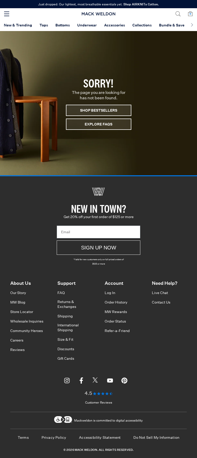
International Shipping (68, 327)
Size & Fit (65, 339)
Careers (16, 340)
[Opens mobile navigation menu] (6, 13)
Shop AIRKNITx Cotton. (141, 4)
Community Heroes (26, 330)
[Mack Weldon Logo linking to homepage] (98, 13)
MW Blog (17, 302)
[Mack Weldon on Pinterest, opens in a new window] (124, 381)
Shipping (65, 316)
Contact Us (161, 302)
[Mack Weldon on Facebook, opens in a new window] (81, 381)
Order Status (115, 321)
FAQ (61, 292)
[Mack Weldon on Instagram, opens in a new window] (67, 381)
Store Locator (21, 311)
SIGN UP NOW (98, 247)
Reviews (17, 349)
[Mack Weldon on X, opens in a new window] (96, 381)
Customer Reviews (98, 402)
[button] (178, 13)
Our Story (18, 292)
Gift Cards (65, 358)
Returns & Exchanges (66, 304)
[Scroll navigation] (192, 25)
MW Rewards (116, 311)
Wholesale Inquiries (26, 321)
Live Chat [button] (160, 292)
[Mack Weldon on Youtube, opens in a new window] (110, 381)
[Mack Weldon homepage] (98, 192)
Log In (110, 292)
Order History (116, 302)
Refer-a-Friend (117, 330)
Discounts (65, 349)
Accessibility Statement (100, 437)
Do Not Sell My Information (156, 437)
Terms (23, 437)
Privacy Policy (54, 437)
